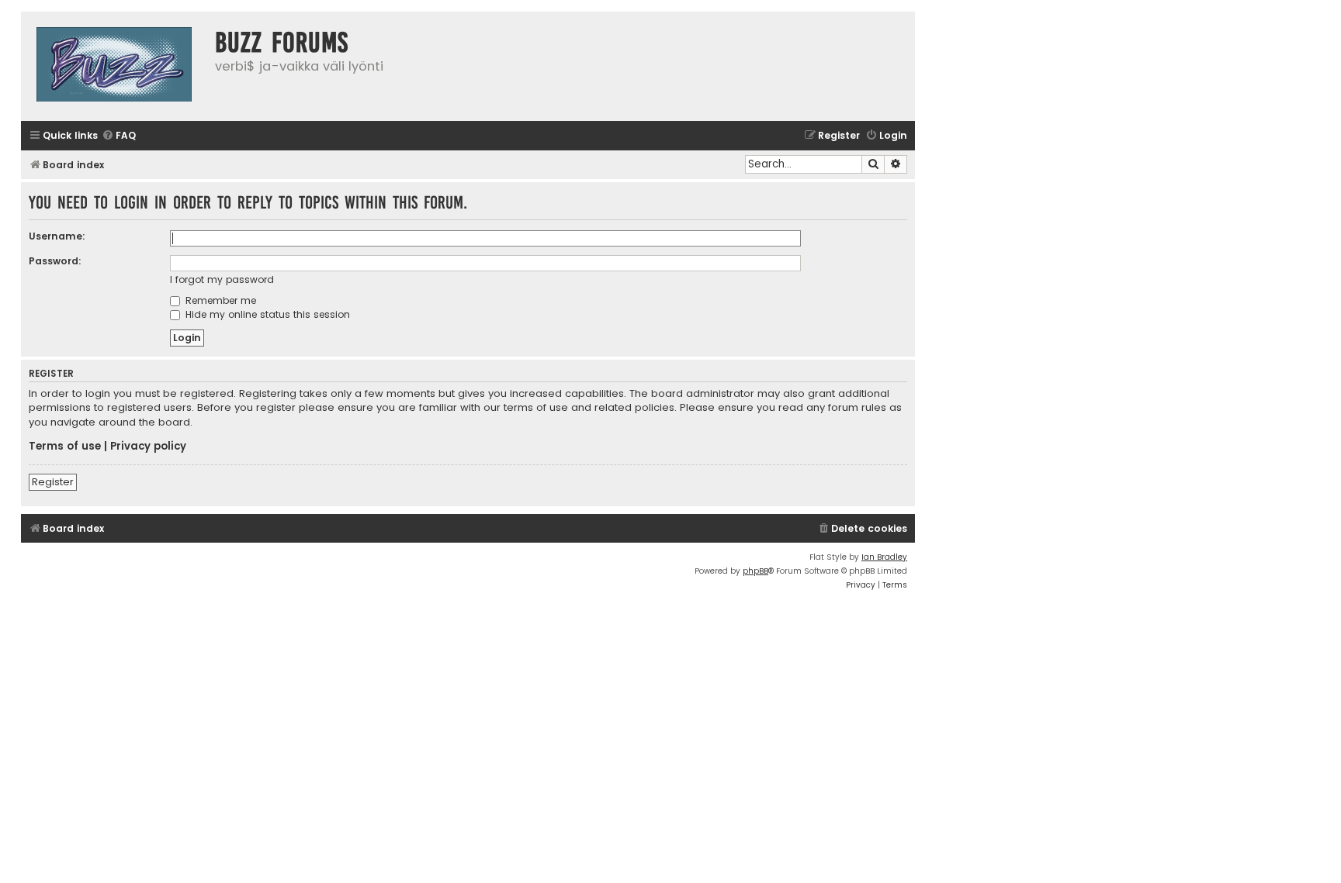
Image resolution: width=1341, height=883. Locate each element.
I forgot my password (222, 279)
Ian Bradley (884, 557)
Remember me (219, 300)
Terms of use (65, 447)
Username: (57, 236)
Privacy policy (148, 447)
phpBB (755, 571)
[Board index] (114, 66)
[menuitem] (119, 136)
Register (53, 481)
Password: (55, 260)
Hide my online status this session (266, 314)
